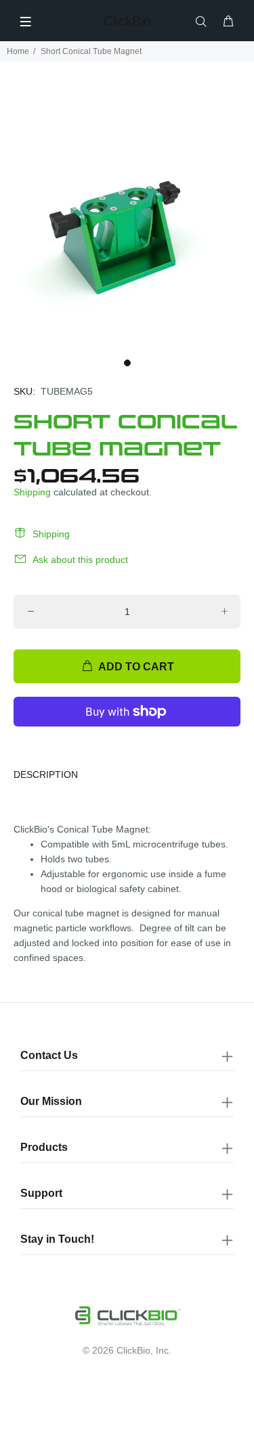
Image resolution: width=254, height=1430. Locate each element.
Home (18, 51)
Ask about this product (80, 559)
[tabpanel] (127, 224)
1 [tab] (127, 363)
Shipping (32, 492)
